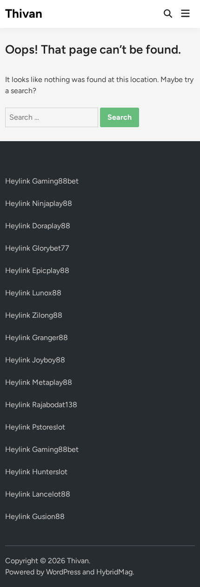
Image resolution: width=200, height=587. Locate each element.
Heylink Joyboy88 (35, 359)
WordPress (63, 571)
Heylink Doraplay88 (37, 225)
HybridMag (114, 571)
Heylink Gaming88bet (42, 181)
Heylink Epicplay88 (37, 270)
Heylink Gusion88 (35, 516)
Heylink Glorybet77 (37, 248)
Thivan (23, 13)
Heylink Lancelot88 (37, 494)
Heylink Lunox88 (33, 292)
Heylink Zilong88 (33, 315)
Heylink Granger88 (36, 337)
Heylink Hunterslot (36, 471)
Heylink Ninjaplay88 (38, 203)
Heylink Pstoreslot (35, 427)
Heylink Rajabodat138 (41, 404)
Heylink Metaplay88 (38, 382)
